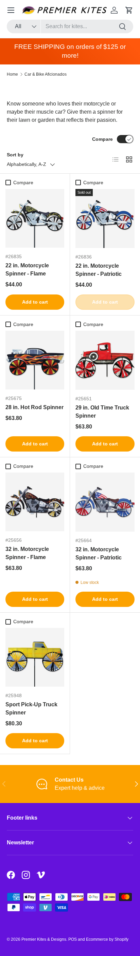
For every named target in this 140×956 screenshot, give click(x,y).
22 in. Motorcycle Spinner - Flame (27, 269)
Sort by (15, 154)
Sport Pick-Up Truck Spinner (31, 708)
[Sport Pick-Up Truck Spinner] (34, 657)
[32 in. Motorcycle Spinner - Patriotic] (105, 502)
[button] (129, 10)
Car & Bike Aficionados (45, 74)
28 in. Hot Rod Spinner (34, 407)
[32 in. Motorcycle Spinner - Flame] (34, 502)
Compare (102, 139)
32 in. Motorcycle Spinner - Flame (27, 553)
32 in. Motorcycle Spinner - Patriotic (98, 553)
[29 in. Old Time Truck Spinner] (105, 360)
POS (72, 939)
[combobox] (70, 26)
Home (12, 74)
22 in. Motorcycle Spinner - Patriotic (98, 270)
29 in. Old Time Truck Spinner (102, 412)
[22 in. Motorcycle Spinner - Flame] (34, 218)
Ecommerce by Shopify (107, 939)
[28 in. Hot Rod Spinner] (34, 360)
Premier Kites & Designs (43, 939)
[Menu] (10, 10)
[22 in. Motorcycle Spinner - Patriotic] (105, 218)
